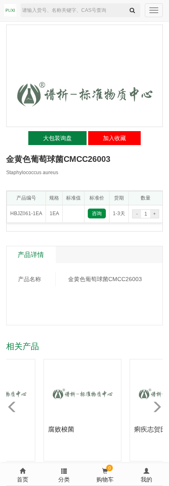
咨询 (97, 213)
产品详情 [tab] (31, 254)
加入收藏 (114, 138)
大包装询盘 (57, 138)
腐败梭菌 (58, 429)
